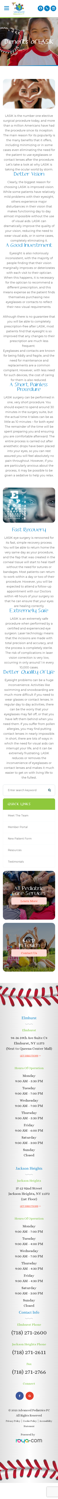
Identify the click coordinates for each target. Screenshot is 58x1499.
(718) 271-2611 (29, 1352)
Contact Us (29, 953)
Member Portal (18, 827)
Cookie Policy (30, 1421)
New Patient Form (20, 838)
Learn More (29, 901)
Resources (14, 850)
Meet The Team (18, 815)
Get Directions (29, 1055)
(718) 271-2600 (29, 1332)
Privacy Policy (13, 1421)
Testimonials (16, 861)
